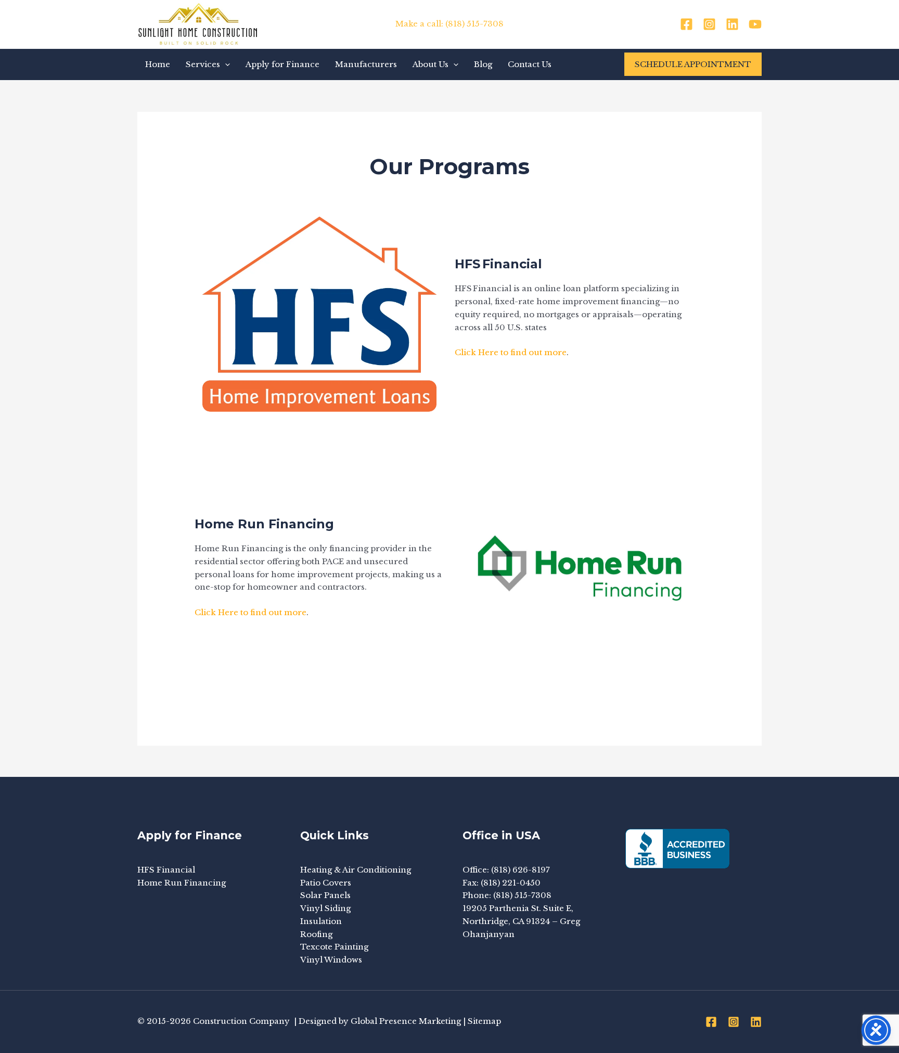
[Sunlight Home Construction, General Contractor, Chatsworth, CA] (677, 848)
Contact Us (529, 64)
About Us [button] (430, 64)
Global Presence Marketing (406, 1021)
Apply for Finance (282, 64)
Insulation (321, 921)
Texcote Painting (334, 947)
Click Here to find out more (511, 352)
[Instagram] (709, 24)
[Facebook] (686, 24)
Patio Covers (325, 883)
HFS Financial (166, 870)
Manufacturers (366, 64)
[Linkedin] (732, 24)
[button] (225, 64)
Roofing (316, 934)
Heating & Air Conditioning (355, 870)
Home (157, 64)
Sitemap (484, 1021)
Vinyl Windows (331, 960)
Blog (483, 64)
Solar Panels (325, 895)
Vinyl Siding (325, 908)
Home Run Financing (181, 883)
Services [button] (203, 64)
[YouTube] (755, 24)
